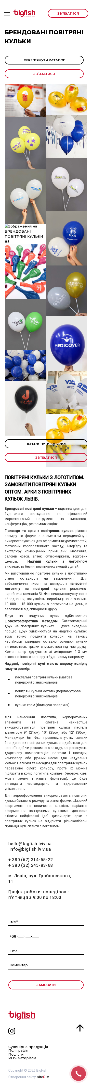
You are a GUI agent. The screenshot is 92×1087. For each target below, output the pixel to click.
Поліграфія (18, 1050)
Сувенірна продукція (28, 1047)
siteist (43, 1077)
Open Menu (7, 13)
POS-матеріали (22, 1058)
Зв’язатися (68, 13)
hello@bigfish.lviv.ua (30, 843)
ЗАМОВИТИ (46, 985)
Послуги (16, 1054)
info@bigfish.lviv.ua (30, 849)
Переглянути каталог (44, 60)
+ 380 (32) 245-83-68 (30, 865)
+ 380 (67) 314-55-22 (30, 859)
